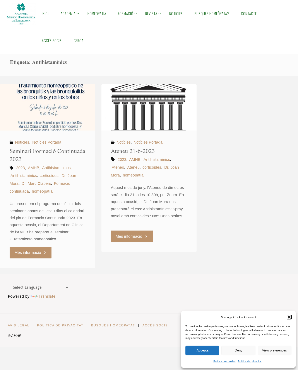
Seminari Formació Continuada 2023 (47, 155)
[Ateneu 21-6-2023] (149, 107)
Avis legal (18, 325)
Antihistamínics (23, 175)
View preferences (274, 350)
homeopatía (42, 191)
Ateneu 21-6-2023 (133, 151)
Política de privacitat (250, 361)
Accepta (202, 350)
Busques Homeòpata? (113, 325)
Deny (238, 350)
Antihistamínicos (56, 168)
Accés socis (155, 325)
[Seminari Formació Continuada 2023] (47, 107)
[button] (289, 317)
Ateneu (133, 167)
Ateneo (118, 167)
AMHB (33, 168)
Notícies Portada (46, 142)
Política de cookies (224, 361)
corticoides (49, 175)
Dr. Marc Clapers (36, 183)
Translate (47, 296)
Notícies (22, 142)
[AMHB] (21, 13)
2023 (20, 168)
